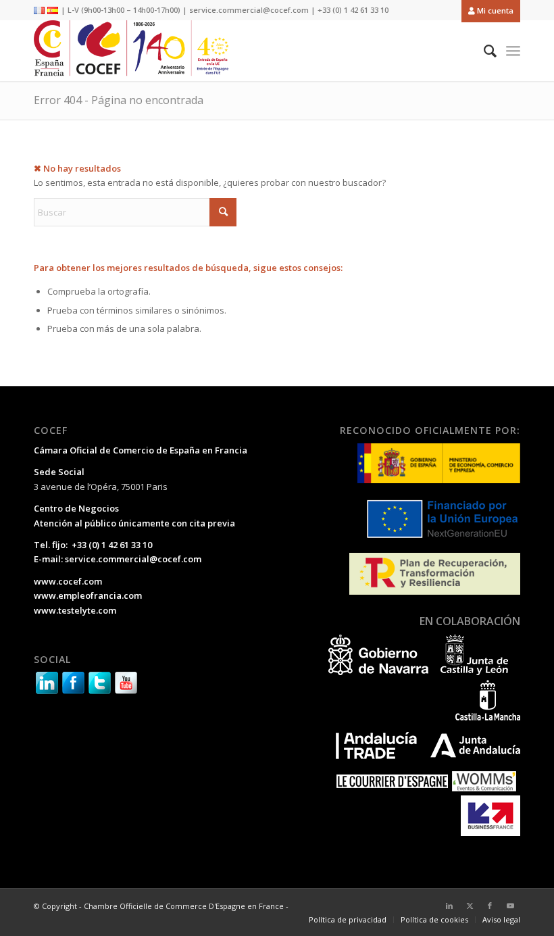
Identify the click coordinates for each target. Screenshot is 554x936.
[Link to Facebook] (490, 905)
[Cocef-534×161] (135, 50)
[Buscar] (483, 50)
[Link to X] (469, 905)
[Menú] (513, 50)
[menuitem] (487, 10)
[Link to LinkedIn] (449, 905)
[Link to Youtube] (510, 905)
